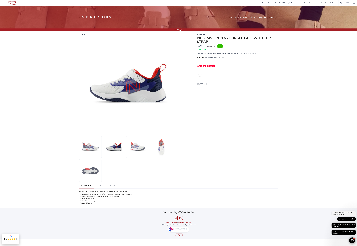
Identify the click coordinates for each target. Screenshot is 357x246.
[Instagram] (181, 218)
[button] (352, 240)
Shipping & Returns (289, 3)
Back (82, 35)
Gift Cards (332, 3)
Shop (270, 3)
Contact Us (322, 3)
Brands (278, 3)
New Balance (243, 17)
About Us (302, 3)
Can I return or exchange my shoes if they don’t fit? (344, 225)
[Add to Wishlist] (200, 76)
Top (179, 235)
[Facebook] (175, 218)
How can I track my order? (346, 219)
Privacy (174, 223)
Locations (313, 3)
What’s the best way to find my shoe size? (343, 232)
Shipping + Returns (184, 223)
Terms (168, 223)
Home (264, 3)
